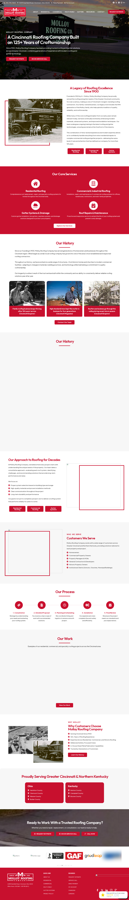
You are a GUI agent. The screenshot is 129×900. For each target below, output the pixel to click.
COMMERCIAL (57, 12)
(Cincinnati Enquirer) (27, 311)
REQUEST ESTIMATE (75, 877)
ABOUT (35, 12)
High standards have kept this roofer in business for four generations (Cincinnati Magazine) (64, 311)
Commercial (47, 883)
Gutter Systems (49, 890)
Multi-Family (47, 887)
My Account (73, 887)
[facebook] (98, 889)
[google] (116, 889)
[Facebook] (114, 3)
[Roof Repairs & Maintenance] (93, 205)
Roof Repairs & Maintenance (93, 212)
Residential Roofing (36, 190)
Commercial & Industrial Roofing (93, 190)
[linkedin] (107, 889)
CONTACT (100, 12)
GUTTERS (80, 12)
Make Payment (73, 883)
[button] (57, 865)
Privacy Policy (48, 893)
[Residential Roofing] (35, 183)
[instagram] (111, 889)
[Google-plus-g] (124, 3)
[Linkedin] (119, 3)
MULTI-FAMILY (69, 12)
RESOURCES (90, 12)
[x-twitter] (102, 889)
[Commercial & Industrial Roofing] (93, 183)
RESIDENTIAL (45, 12)
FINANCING (72, 890)
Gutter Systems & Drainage (35, 212)
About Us (46, 877)
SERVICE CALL (73, 880)
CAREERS (71, 893)
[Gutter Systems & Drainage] (35, 205)
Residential (47, 880)
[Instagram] (121, 3)
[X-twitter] (116, 3)
